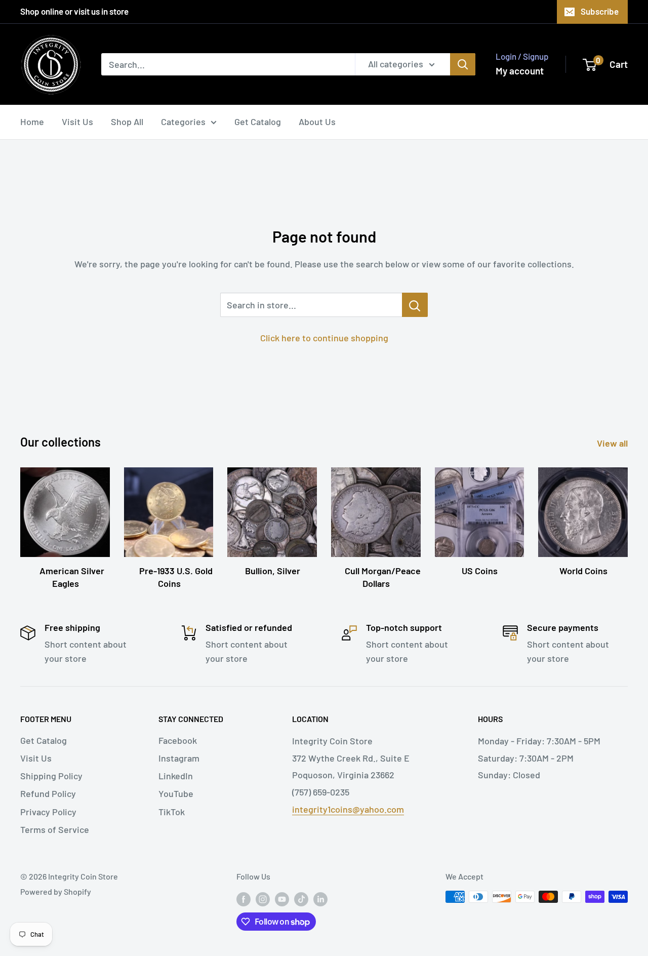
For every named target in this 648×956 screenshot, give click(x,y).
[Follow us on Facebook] (243, 898)
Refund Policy (48, 793)
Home (32, 121)
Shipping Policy (51, 775)
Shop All (127, 121)
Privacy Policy (48, 811)
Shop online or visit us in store (74, 11)
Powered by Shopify (55, 891)
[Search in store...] (415, 305)
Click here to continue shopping (324, 337)
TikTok (171, 811)
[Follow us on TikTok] (301, 898)
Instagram (178, 758)
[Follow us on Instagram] (263, 898)
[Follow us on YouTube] (282, 898)
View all (613, 443)
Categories (183, 121)
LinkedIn (175, 775)
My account (520, 70)
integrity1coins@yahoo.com (348, 809)
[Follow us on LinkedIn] (320, 898)
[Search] (462, 64)
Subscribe (600, 11)
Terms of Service (54, 829)
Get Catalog (257, 121)
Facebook (177, 740)
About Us (317, 121)
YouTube (175, 793)
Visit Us (77, 121)
